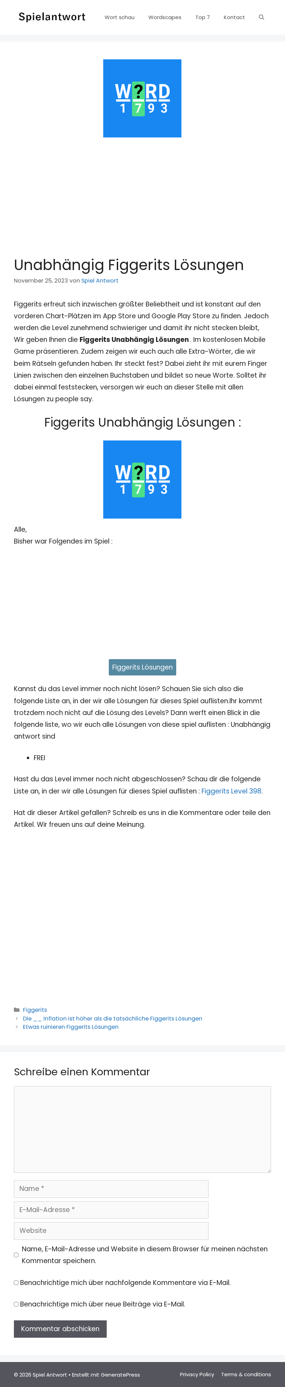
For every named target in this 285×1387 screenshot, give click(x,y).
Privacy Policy (197, 1374)
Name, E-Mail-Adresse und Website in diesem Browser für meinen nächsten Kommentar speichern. (145, 1255)
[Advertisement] (142, 194)
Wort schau (120, 17)
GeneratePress (120, 1374)
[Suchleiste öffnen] (261, 17)
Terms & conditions (246, 1374)
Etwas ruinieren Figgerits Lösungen (71, 1027)
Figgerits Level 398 (231, 791)
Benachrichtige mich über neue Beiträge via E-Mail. (102, 1304)
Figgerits (35, 1010)
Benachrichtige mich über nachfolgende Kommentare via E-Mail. (125, 1282)
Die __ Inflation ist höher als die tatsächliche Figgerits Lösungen (112, 1019)
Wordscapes (164, 17)
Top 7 (202, 17)
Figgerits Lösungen (142, 667)
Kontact (234, 17)
